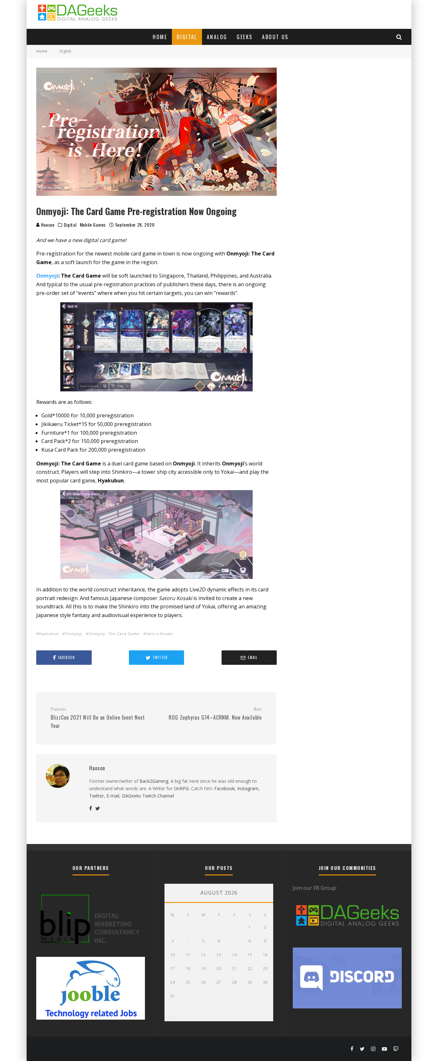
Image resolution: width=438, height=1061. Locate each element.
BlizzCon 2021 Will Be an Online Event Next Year (98, 718)
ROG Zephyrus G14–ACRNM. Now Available (215, 713)
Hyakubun (49, 633)
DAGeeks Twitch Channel (148, 796)
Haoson (47, 224)
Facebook (224, 788)
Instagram (247, 788)
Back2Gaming (153, 781)
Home (160, 37)
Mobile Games (93, 225)
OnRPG (181, 788)
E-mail (112, 796)
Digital (187, 37)
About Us (275, 37)
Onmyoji (47, 275)
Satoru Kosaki (159, 633)
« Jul (169, 1017)
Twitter (96, 796)
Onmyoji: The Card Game (113, 633)
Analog (217, 37)
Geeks (244, 37)
